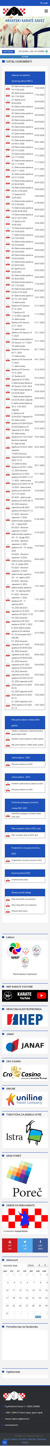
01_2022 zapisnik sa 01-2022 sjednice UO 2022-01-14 (22, 704)
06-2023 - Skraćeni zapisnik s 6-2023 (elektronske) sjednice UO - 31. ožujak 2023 (21, 532)
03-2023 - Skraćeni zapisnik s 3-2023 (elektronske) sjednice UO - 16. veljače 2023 (21, 573)
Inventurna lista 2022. (20, 880)
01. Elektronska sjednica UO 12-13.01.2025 (22, 297)
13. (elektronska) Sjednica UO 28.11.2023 (22, 465)
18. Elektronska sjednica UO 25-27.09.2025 (22, 189)
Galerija (25, 1442)
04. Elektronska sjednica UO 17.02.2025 (22, 284)
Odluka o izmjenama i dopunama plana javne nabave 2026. (27, 732)
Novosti (7, 1439)
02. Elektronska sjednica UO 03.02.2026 (22, 135)
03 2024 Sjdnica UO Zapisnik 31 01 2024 (20, 428)
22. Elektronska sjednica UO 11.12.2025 (22, 162)
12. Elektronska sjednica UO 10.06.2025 (22, 230)
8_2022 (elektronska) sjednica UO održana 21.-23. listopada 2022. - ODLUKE (22, 633)
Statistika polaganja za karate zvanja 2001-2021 (26, 815)
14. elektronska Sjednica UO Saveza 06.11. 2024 (20, 349)
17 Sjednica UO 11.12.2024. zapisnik (20, 314)
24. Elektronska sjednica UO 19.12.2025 (22, 149)
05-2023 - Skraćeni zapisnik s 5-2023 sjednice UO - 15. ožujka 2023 (22, 546)
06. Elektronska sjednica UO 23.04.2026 (22, 108)
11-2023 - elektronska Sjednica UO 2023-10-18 (22, 482)
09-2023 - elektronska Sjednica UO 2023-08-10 (22, 499)
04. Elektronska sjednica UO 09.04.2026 (22, 122)
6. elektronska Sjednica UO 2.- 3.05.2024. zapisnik (22, 406)
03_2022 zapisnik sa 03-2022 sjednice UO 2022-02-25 (22, 684)
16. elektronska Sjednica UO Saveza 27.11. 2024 (20, 322)
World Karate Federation (25, 974)
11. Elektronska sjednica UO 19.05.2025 (22, 236)
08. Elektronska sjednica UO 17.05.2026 (22, 95)
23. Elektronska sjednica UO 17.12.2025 (22, 155)
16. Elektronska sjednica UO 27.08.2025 (22, 203)
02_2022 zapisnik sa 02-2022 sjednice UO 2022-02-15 (22, 694)
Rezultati (23, 1439)
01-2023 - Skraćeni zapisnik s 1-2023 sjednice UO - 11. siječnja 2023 (20, 599)
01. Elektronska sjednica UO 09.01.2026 (22, 142)
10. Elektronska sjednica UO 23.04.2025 (22, 243)
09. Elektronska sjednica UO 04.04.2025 (22, 250)
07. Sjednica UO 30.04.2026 (18, 101)
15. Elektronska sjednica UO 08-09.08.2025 (22, 209)
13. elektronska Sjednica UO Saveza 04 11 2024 (22, 359)
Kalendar (32, 1439)
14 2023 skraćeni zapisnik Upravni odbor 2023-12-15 (22, 457)
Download (41, 1439)
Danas (31, 1265)
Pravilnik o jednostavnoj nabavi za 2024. (27, 784)
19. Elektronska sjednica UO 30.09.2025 (22, 182)
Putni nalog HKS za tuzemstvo (24, 899)
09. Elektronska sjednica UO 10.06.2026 (22, 88)
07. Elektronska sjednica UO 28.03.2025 (22, 263)
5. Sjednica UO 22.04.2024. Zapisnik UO (22, 415)
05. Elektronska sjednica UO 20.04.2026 (22, 115)
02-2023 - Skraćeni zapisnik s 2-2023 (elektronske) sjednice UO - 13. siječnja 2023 (21, 586)
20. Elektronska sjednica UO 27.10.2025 (22, 176)
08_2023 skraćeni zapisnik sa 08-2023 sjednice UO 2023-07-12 (22, 507)
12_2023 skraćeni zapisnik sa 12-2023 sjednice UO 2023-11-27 (22, 473)
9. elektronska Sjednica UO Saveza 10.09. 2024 (22, 384)
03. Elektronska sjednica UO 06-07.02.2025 (22, 290)
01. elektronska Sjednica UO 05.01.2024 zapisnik (22, 447)
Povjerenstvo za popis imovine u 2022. (27, 860)
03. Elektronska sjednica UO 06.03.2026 (22, 128)
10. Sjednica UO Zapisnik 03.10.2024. (21, 378)
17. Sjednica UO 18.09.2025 (18, 196)
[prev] (39, 1265)
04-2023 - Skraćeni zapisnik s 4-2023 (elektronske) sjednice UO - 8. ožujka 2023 (21, 559)
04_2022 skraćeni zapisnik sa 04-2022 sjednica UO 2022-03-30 (22, 674)
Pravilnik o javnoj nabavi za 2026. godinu (28, 739)
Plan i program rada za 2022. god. (25, 835)
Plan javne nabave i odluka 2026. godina (27, 745)
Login (45, 3)
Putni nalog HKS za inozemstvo (24, 905)
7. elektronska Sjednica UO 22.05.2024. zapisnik (22, 398)
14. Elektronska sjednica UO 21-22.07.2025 (22, 216)
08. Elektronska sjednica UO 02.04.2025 (22, 257)
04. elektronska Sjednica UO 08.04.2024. (22, 421)
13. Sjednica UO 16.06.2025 (18, 223)
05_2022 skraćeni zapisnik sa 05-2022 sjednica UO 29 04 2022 (22, 664)
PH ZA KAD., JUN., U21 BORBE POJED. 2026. (20, 51)
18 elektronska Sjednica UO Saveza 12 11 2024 (22, 341)
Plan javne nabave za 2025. (22, 764)
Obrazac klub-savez (20, 911)
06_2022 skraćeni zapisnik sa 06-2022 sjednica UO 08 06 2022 (22, 654)
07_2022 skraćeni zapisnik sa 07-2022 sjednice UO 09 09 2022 (22, 644)
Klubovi (15, 1439)
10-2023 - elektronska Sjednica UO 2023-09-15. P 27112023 (21, 490)
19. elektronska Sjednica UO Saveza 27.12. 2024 (20, 305)
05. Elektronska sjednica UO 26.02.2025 (22, 277)
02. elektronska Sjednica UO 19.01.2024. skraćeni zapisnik (22, 436)
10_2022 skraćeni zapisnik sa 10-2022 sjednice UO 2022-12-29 (22, 611)
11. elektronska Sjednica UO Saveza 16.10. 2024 (20, 369)
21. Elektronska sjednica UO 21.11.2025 (22, 169)
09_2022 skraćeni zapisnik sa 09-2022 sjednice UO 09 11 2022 (22, 621)
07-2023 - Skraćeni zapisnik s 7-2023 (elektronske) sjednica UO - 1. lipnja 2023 (21, 519)
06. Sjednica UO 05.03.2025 (18, 270)
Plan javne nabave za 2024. (22, 790)
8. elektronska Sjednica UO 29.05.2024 (22, 391)
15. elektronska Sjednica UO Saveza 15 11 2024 (22, 332)
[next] (45, 1265)
